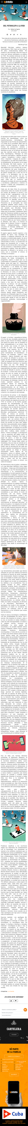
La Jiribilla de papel (8, 1062)
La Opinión (11, 991)
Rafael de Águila (15, 29)
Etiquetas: (4, 991)
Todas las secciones (8, 1059)
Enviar (25, 1010)
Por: (9, 29)
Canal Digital (19, 1066)
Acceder (14, 1034)
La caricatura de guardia (21, 1062)
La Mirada (5, 1066)
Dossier (4, 1067)
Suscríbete (14, 1074)
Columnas (18, 1069)
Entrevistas (5, 1069)
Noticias (17, 1067)
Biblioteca (5, 1071)
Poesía (4, 1064)
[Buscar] (26, 2)
